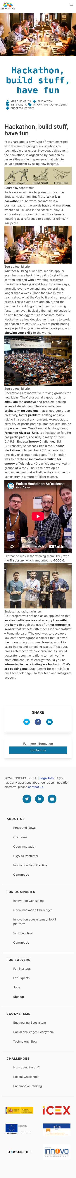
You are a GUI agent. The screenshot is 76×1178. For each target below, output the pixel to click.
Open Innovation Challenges (32, 910)
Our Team (20, 837)
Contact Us (21, 874)
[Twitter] (27, 799)
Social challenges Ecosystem (33, 1032)
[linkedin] (49, 722)
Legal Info (47, 778)
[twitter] (26, 722)
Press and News (24, 827)
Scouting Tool (23, 933)
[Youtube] (52, 799)
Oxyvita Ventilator (25, 856)
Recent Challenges (26, 1077)
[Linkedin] (39, 799)
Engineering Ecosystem (29, 1022)
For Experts (21, 978)
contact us (35, 787)
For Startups (22, 968)
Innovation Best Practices (31, 865)
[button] (71, 5)
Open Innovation (24, 846)
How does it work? (26, 1067)
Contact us (38, 750)
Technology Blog (25, 1041)
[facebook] (38, 722)
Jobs (16, 987)
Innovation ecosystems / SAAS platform (34, 922)
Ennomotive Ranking (27, 1086)
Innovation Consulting (28, 900)
